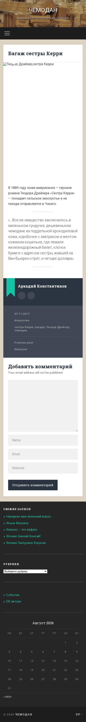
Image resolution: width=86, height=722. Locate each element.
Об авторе (13, 601)
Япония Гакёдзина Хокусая (26, 543)
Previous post (23, 342)
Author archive (21, 295)
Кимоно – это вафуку (21, 529)
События (12, 595)
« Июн (7, 696)
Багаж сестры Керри (35, 53)
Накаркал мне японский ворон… (29, 516)
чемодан (20, 330)
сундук (40, 327)
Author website (31, 295)
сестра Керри (23, 327)
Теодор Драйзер (57, 327)
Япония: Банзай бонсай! (23, 536)
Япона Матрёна (17, 523)
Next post (20, 349)
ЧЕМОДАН (43, 10)
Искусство (21, 320)
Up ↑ (79, 714)
